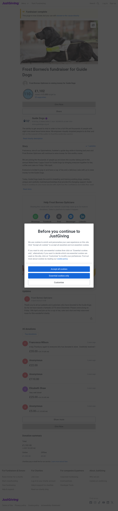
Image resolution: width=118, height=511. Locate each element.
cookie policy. (62, 259)
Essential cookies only (59, 276)
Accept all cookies (59, 269)
